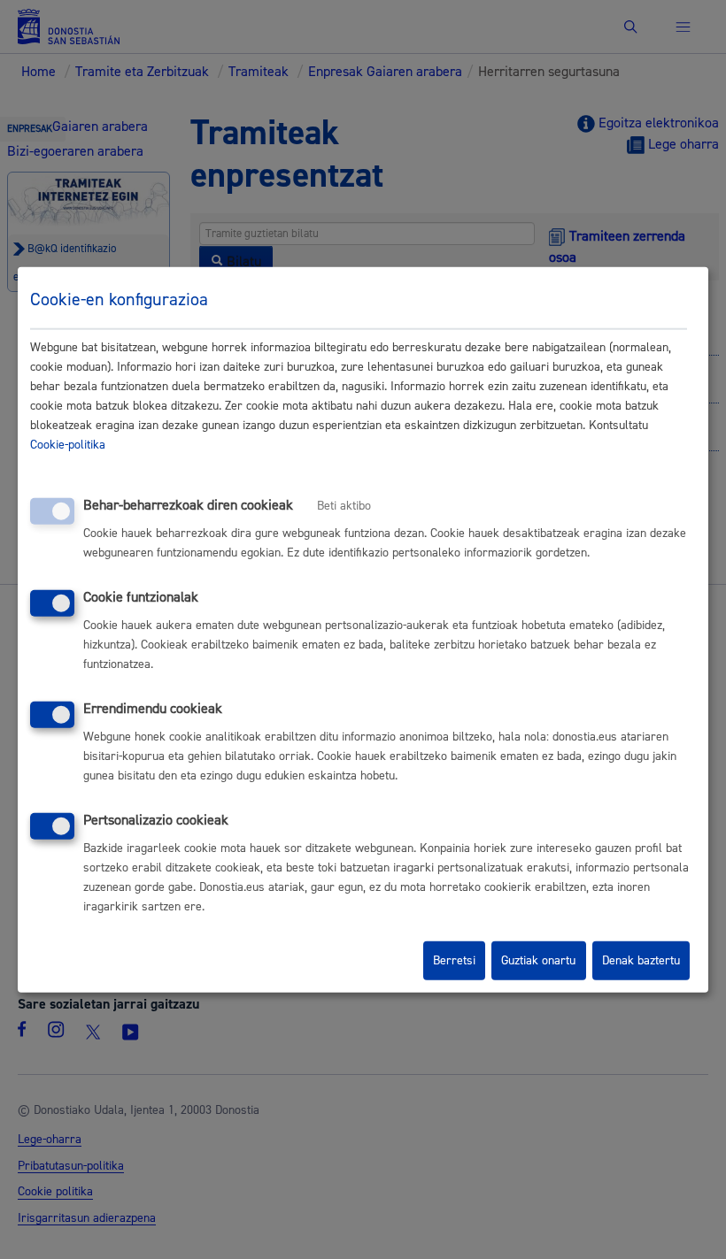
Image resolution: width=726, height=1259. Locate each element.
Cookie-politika (67, 445)
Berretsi (454, 961)
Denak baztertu (641, 961)
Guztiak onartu (538, 961)
